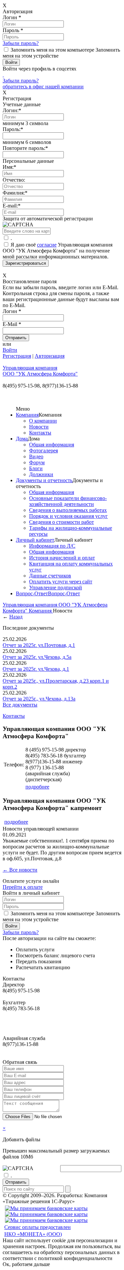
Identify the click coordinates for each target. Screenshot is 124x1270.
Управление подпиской (55, 587)
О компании (43, 421)
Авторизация (49, 356)
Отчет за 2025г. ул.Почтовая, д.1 (39, 645)
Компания (27, 415)
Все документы (20, 704)
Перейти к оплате (23, 887)
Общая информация (51, 444)
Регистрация (17, 356)
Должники (41, 474)
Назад (15, 616)
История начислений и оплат (62, 558)
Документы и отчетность (44, 480)
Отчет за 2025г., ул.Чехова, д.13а (39, 699)
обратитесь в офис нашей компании (43, 86)
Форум (37, 462)
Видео (36, 456)
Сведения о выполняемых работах (68, 510)
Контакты (40, 432)
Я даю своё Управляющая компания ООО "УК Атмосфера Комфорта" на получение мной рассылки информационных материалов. (57, 250)
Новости (39, 427)
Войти (10, 350)
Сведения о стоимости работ (61, 522)
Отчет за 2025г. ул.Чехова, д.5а (37, 657)
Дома (22, 438)
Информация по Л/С (52, 546)
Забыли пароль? (21, 43)
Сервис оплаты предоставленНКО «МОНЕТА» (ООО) (37, 1230)
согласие (47, 245)
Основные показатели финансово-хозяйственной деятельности (68, 501)
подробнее (37, 787)
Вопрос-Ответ (32, 593)
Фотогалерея (43, 450)
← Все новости (20, 870)
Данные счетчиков (50, 575)
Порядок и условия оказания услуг (68, 516)
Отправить (15, 1182)
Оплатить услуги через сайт (60, 581)
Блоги (36, 468)
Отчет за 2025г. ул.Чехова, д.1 (36, 669)
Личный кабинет (35, 540)
